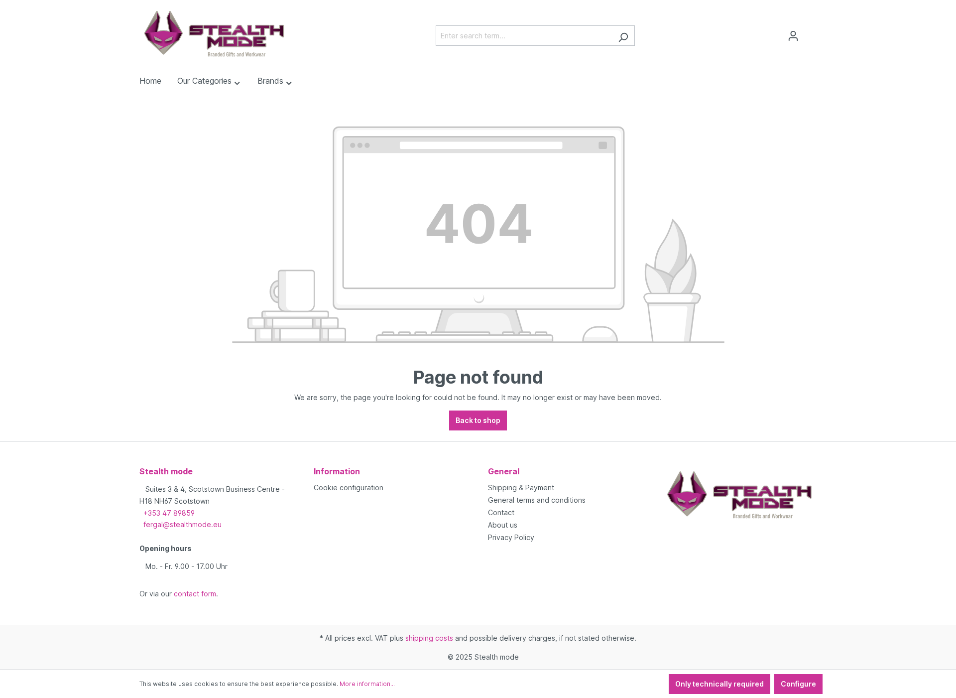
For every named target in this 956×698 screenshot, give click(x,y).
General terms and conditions (537, 500)
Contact (501, 512)
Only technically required (719, 684)
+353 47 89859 (169, 513)
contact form (195, 593)
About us (502, 525)
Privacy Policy (511, 537)
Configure (798, 684)
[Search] (623, 35)
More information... (367, 684)
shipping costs (429, 638)
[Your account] (793, 35)
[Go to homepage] (214, 34)
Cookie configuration (348, 487)
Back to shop (478, 420)
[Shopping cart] (811, 32)
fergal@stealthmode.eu (182, 524)
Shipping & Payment (521, 487)
